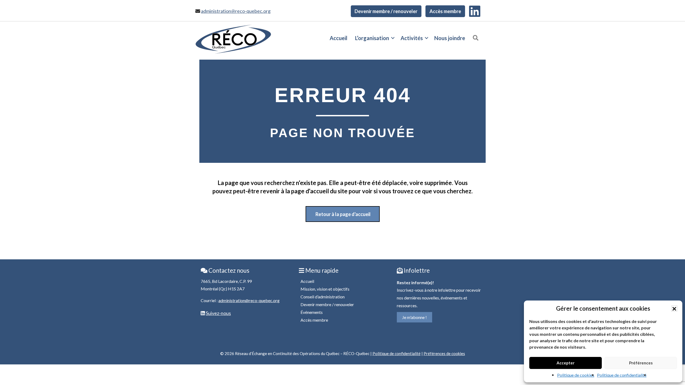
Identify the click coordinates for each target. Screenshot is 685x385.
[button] (674, 308)
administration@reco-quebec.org (236, 11)
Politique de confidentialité (621, 375)
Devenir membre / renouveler (386, 11)
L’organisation (372, 38)
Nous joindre (449, 38)
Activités (412, 38)
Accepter (565, 362)
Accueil (338, 38)
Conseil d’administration (322, 296)
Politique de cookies (575, 375)
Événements (311, 312)
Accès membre (445, 11)
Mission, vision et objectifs (324, 288)
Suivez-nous (218, 313)
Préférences (641, 362)
